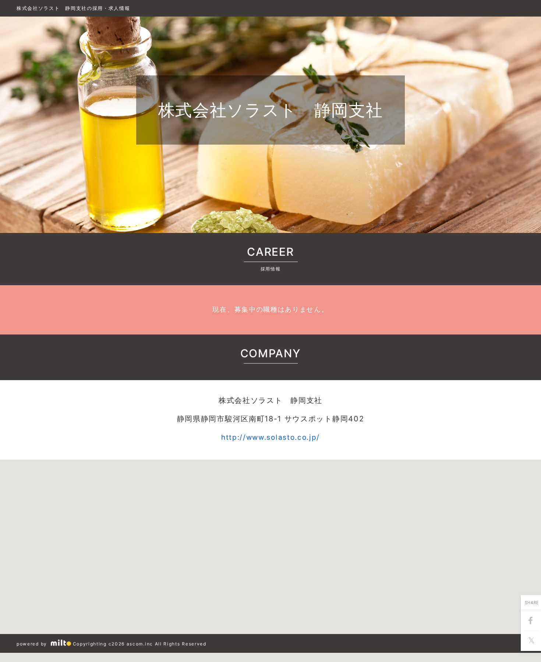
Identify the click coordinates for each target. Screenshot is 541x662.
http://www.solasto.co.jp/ (270, 437)
